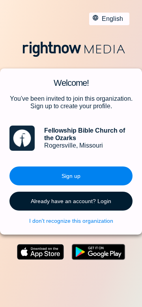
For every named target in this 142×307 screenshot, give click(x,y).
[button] (71, 175)
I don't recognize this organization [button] (71, 221)
